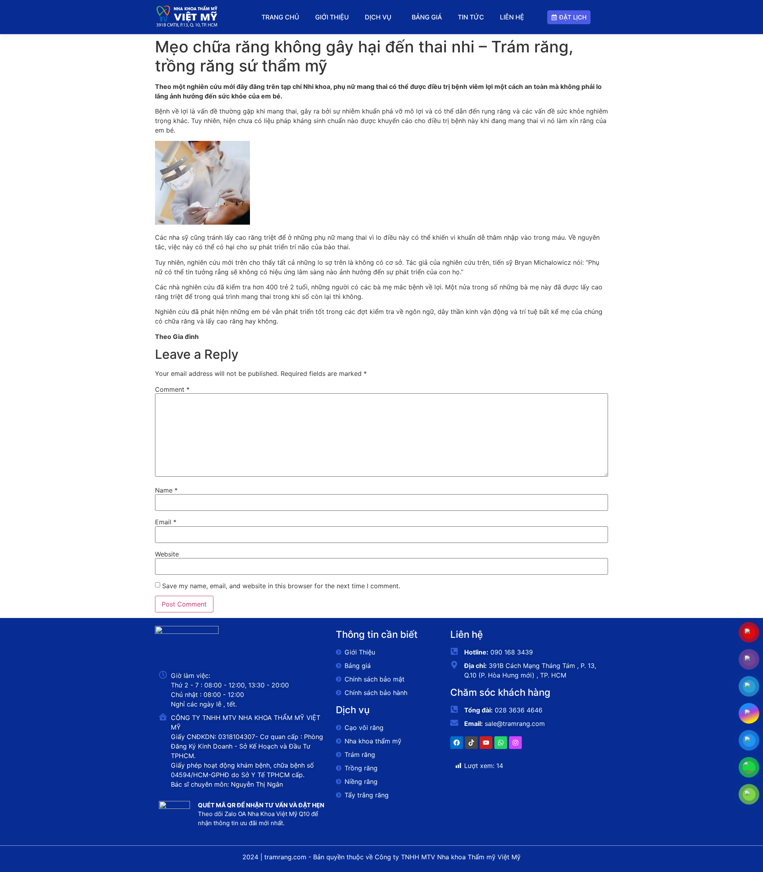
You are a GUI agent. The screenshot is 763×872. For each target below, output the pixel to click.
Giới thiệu (332, 17)
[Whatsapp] (500, 742)
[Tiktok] (471, 742)
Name (166, 490)
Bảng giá (427, 17)
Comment (172, 389)
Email (165, 522)
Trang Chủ (280, 17)
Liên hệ (512, 17)
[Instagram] (515, 742)
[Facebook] (456, 742)
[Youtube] (486, 742)
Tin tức (471, 17)
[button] (380, 17)
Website (167, 554)
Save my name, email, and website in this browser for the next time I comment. (281, 586)
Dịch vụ (378, 17)
